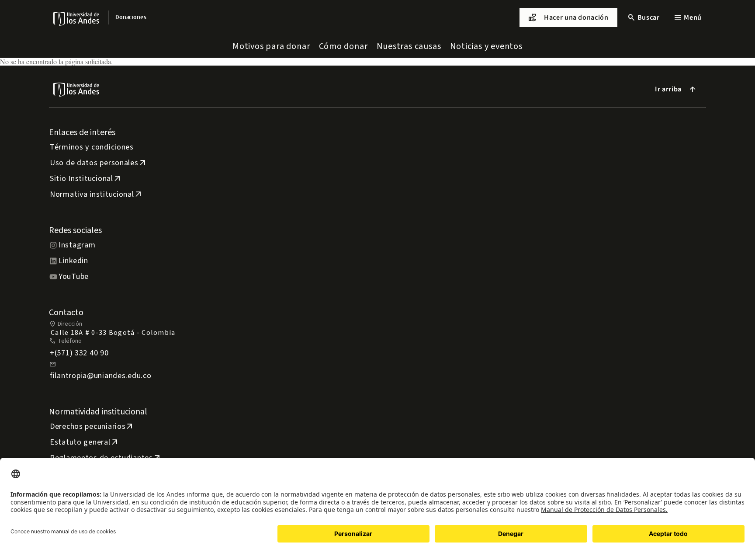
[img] (76, 18)
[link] (131, 17)
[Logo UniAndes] (76, 18)
